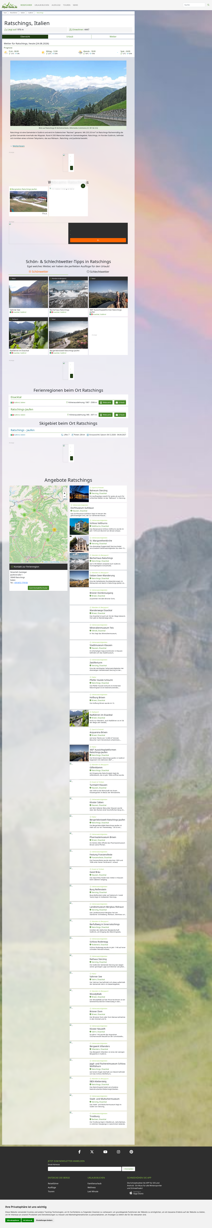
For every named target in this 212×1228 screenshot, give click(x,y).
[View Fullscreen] (64, 488)
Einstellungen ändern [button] (44, 1220)
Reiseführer (26, 5)
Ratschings (40, 13)
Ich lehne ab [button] (27, 1220)
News (75, 5)
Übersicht (25, 36)
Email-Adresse (54, 1164)
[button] (19, 506)
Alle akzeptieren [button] (13, 1220)
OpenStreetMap (55, 562)
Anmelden (129, 1169)
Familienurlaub (94, 1183)
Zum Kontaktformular (38, 588)
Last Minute (93, 1191)
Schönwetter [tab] (40, 271)
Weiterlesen (19, 146)
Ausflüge (56, 5)
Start (5, 13)
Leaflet (45, 562)
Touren (66, 5)
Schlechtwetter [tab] (99, 271)
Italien (23, 13)
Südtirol (30, 13)
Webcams (106, 402)
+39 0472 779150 (21, 582)
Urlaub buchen (42, 5)
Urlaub (69, 36)
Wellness (92, 1187)
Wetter (113, 36)
